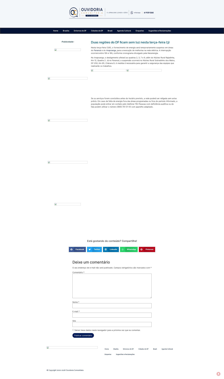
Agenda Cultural (124, 31)
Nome (75, 302)
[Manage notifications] (218, 374)
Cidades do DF (97, 31)
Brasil (110, 31)
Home (55, 31)
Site (74, 321)
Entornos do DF (80, 31)
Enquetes (140, 31)
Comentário (78, 272)
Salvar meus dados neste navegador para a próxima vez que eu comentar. (107, 330)
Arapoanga (111, 50)
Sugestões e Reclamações (160, 31)
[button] (77, 249)
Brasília (66, 31)
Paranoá (97, 50)
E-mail (76, 311)
